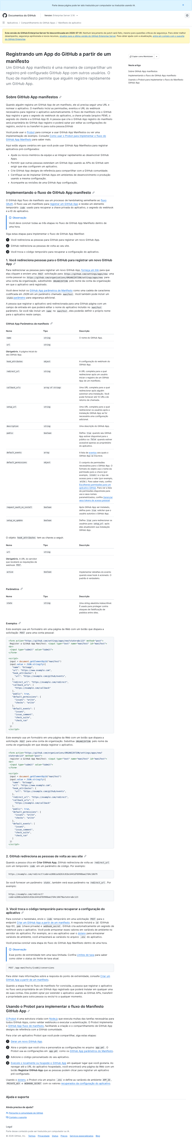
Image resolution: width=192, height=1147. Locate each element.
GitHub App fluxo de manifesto (26, 1025)
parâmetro (20, 297)
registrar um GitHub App (64, 203)
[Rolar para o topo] (185, 1140)
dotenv (82, 933)
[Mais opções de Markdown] (156, 56)
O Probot (11, 1018)
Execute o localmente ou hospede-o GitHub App (38, 1062)
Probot (31, 132)
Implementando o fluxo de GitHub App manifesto (48, 192)
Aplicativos (12, 22)
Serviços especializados (81, 1136)
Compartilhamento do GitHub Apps (38, 22)
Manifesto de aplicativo (69, 22)
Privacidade (44, 1136)
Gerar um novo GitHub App (26, 1041)
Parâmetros (12, 589)
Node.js (53, 1018)
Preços (64, 1136)
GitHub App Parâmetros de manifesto (27, 323)
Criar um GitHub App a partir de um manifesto (43, 922)
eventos (93, 452)
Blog (98, 1136)
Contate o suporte (18, 1117)
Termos (31, 1136)
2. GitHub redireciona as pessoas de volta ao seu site (44, 856)
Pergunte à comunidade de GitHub (26, 1113)
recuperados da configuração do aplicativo (85, 1083)
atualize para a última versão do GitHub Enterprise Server (88, 36)
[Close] (183, 5)
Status (55, 1136)
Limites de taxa (85, 954)
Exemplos (11, 623)
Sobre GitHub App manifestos (32, 97)
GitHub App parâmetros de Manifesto (51, 290)
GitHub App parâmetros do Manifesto (91, 1050)
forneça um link (90, 270)
